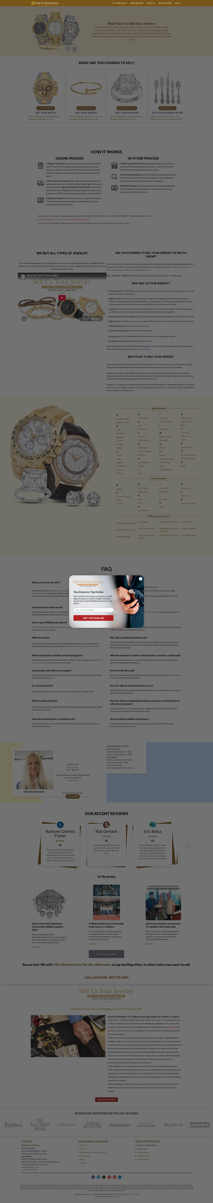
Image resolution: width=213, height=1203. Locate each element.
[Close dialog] (140, 578)
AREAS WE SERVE (136, 3)
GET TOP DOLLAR (93, 618)
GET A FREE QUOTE (119, 3)
